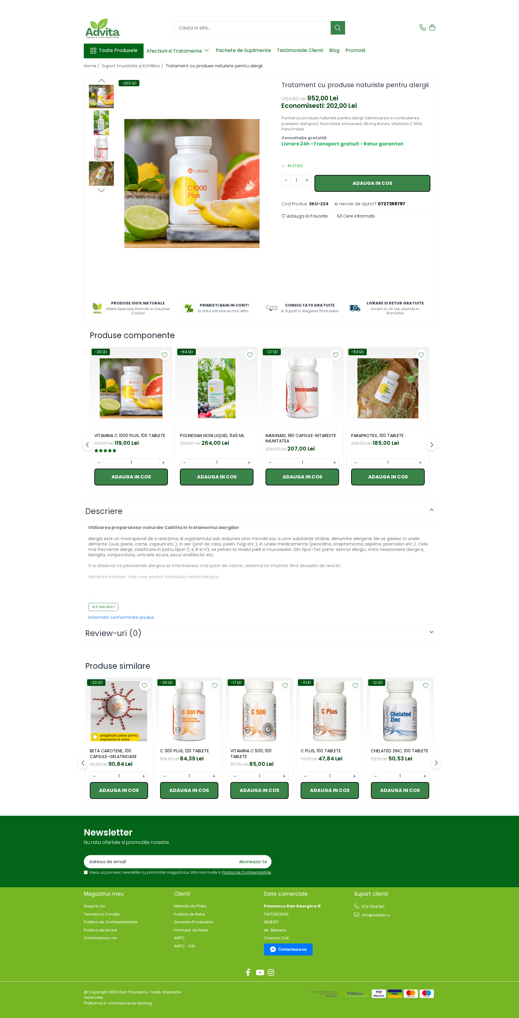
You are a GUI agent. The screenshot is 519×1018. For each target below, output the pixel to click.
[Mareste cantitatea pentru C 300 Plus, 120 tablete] (213, 776)
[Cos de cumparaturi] (432, 28)
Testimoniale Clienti (300, 50)
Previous (101, 81)
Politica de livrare (100, 930)
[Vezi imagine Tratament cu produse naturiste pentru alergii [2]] (101, 148)
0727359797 (372, 906)
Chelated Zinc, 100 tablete (399, 751)
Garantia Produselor (194, 922)
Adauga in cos (372, 183)
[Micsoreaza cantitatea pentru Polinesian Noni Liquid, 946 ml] (184, 462)
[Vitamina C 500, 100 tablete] (259, 711)
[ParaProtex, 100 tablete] (388, 388)
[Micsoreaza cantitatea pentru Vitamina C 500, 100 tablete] (234, 776)
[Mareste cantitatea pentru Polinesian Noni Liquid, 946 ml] (248, 462)
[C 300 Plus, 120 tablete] (189, 711)
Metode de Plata (190, 906)
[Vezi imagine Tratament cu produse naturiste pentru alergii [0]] (101, 97)
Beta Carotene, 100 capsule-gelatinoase (113, 753)
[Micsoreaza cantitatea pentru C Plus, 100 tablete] (305, 776)
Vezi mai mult (103, 606)
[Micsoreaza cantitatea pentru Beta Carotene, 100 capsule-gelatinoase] (94, 776)
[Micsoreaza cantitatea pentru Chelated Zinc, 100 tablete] (375, 776)
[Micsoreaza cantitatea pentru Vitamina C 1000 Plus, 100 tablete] (98, 462)
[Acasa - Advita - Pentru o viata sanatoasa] (114, 28)
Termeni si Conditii (102, 914)
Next (101, 190)
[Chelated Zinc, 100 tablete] (400, 711)
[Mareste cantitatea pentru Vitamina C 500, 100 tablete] (284, 776)
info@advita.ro (375, 915)
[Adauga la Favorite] (164, 355)
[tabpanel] (191, 183)
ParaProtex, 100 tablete (377, 435)
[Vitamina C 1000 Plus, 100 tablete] (131, 388)
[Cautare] (338, 28)
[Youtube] (259, 973)
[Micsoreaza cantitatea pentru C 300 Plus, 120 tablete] (164, 776)
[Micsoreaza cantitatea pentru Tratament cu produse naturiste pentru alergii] (285, 180)
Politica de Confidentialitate (246, 872)
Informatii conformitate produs (121, 617)
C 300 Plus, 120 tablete (184, 751)
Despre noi (94, 906)
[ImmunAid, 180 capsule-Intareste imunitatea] (302, 388)
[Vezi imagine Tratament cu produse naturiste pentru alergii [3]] (101, 173)
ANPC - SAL (184, 946)
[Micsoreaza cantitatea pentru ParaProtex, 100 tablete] (355, 462)
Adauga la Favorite (307, 216)
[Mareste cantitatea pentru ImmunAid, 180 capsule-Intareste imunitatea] (334, 462)
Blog (334, 50)
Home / (92, 66)
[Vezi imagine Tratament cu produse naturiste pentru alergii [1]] (101, 122)
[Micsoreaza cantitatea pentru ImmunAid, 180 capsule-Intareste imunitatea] (270, 462)
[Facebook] (248, 973)
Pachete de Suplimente (243, 50)
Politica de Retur (189, 914)
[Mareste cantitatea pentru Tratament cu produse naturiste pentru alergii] (306, 180)
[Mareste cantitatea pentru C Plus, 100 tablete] (354, 776)
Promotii (355, 50)
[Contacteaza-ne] (423, 28)
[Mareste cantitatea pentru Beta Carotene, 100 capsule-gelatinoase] (143, 776)
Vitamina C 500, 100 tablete (251, 753)
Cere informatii (358, 216)
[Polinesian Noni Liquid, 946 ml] (217, 388)
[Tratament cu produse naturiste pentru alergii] (191, 183)
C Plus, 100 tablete (321, 751)
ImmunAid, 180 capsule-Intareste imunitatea (301, 438)
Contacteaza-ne (100, 938)
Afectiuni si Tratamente (175, 50)
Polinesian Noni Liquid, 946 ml (212, 435)
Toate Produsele (118, 50)
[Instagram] (271, 973)
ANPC (179, 938)
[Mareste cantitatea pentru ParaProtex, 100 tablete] (420, 462)
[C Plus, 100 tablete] (329, 711)
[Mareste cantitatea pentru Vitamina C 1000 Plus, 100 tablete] (163, 462)
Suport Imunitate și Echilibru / (133, 66)
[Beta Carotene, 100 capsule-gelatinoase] (119, 711)
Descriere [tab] (104, 511)
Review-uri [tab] (113, 633)
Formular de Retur (191, 930)
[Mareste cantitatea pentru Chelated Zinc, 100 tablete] (424, 776)
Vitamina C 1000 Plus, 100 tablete (129, 435)
